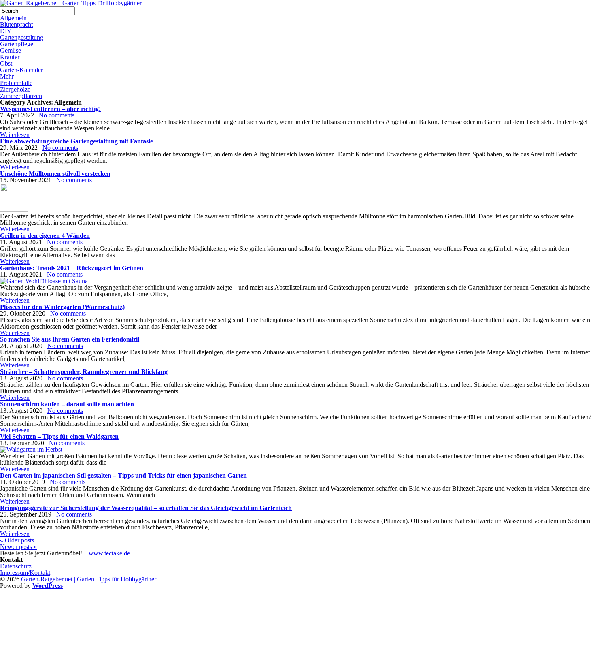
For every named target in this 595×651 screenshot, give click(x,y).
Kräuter (9, 56)
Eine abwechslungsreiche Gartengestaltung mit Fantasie (76, 141)
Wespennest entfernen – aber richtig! (50, 108)
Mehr (7, 76)
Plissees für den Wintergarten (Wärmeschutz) (62, 306)
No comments (56, 115)
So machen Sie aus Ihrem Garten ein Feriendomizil (69, 339)
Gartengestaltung (21, 37)
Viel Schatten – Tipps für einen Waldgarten (59, 436)
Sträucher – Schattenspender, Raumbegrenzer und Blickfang (84, 371)
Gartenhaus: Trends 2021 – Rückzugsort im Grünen (71, 268)
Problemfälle (16, 82)
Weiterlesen (15, 134)
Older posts (17, 540)
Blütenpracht (16, 24)
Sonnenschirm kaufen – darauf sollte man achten (67, 404)
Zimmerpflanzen (21, 95)
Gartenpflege (16, 44)
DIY (6, 31)
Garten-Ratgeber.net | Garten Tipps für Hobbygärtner (88, 579)
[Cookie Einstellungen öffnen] (60, 647)
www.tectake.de (109, 553)
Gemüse (10, 50)
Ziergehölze (15, 89)
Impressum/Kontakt (25, 572)
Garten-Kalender (21, 69)
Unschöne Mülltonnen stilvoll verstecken (55, 173)
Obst (6, 63)
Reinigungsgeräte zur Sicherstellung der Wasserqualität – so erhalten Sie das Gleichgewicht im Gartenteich (146, 507)
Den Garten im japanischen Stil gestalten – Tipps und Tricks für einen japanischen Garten (123, 475)
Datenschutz (16, 566)
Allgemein (13, 18)
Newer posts (18, 546)
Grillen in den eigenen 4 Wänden (45, 235)
